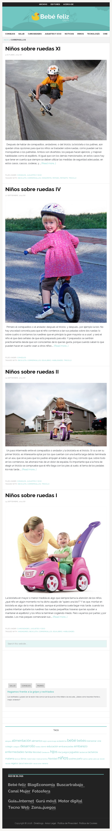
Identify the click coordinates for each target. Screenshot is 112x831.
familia (28, 752)
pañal (90, 759)
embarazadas (66, 746)
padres (72, 758)
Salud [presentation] (12, 686)
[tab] (11, 686)
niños (63, 757)
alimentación (21, 740)
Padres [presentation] (40, 686)
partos (85, 759)
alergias (8, 741)
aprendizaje (51, 741)
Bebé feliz (56, 16)
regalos (14, 763)
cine (99, 741)
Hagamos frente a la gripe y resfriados (30, 691)
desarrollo (27, 746)
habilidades (57, 360)
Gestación (46, 752)
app (45, 741)
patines (55, 178)
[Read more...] (48, 163)
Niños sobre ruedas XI (33, 49)
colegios (16, 747)
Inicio (6, 40)
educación (52, 746)
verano (45, 763)
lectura (17, 759)
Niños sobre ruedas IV (33, 189)
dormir (43, 747)
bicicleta (22, 178)
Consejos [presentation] (26, 686)
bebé (71, 740)
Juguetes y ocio (34, 175)
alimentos (37, 740)
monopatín (47, 178)
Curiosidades (23, 629)
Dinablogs (38, 823)
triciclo (72, 178)
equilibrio (46, 360)
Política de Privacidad (68, 823)
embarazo (81, 746)
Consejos (21, 175)
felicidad (37, 752)
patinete (64, 178)
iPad (60, 752)
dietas (38, 747)
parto (80, 758)
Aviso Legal (50, 823)
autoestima (61, 741)
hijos (53, 752)
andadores (23, 631)
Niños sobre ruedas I (31, 495)
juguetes (74, 752)
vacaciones (37, 764)
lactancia (83, 752)
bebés (81, 740)
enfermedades (14, 751)
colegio (9, 746)
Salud (21, 763)
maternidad (31, 759)
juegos (65, 752)
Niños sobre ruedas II (32, 372)
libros (23, 758)
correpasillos (34, 178)
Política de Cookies (88, 823)
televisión (28, 763)
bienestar (92, 741)
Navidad (52, 758)
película (96, 759)
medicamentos (42, 759)
